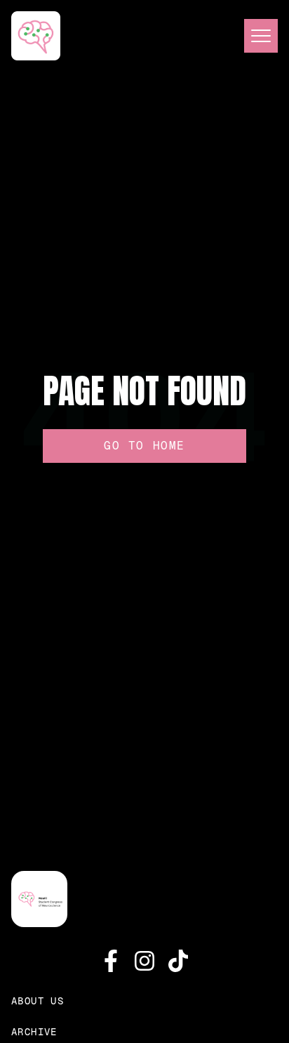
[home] (35, 35)
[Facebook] (111, 961)
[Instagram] (144, 961)
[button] (255, 36)
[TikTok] (178, 961)
